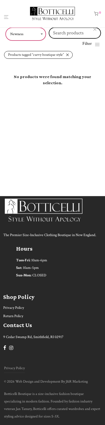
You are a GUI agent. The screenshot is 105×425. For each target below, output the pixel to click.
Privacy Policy (13, 307)
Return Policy (13, 316)
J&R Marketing (77, 381)
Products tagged (36, 54)
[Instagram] (11, 347)
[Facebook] (4, 347)
